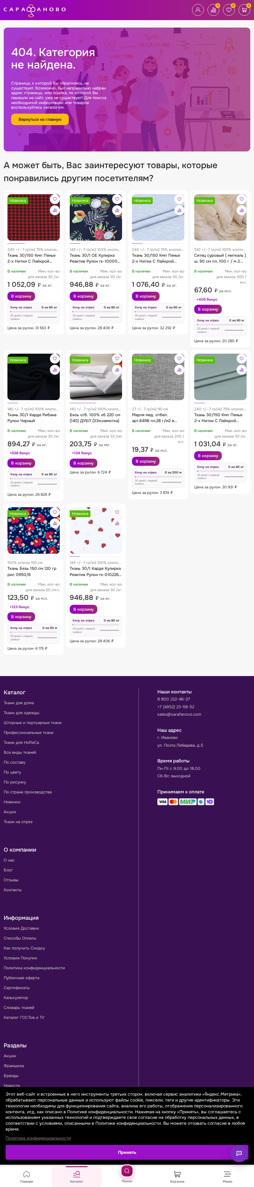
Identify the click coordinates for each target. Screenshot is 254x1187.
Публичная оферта (21, 977)
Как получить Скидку (24, 948)
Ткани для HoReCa (21, 742)
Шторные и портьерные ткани (33, 722)
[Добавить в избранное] (55, 199)
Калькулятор (16, 997)
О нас (9, 860)
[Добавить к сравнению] (55, 210)
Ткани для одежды (21, 712)
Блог (8, 870)
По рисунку (15, 782)
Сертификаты (17, 987)
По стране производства (28, 792)
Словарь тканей (19, 1007)
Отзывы (11, 880)
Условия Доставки (21, 928)
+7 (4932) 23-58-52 (175, 706)
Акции (10, 811)
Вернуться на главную (40, 119)
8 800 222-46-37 (173, 699)
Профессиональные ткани (29, 732)
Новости (12, 1085)
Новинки (12, 802)
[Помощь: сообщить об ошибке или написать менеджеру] (239, 1153)
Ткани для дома (19, 702)
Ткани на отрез (18, 821)
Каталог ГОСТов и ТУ (24, 1017)
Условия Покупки (20, 958)
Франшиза (14, 1065)
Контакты (13, 889)
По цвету (12, 772)
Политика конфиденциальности (34, 968)
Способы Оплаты (20, 938)
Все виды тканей (20, 752)
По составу (14, 762)
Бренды (11, 1075)
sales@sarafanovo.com (179, 714)
